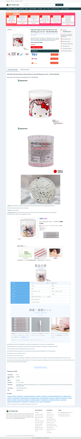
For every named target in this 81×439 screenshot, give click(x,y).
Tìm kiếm (60, 4)
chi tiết (24, 69)
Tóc (44, 8)
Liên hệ (21, 1)
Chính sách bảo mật (39, 414)
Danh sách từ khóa (38, 424)
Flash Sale (9, 14)
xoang (37, 401)
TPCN (48, 8)
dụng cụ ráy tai (63, 399)
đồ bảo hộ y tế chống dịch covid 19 (55, 396)
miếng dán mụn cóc (67, 396)
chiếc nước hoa (32, 401)
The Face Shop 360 (19, 435)
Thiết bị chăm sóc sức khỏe (52, 425)
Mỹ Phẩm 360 (46, 437)
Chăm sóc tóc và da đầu (51, 420)
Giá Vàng (25, 435)
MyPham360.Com (39, 437)
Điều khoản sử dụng (39, 415)
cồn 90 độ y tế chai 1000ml (29, 396)
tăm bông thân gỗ (47, 401)
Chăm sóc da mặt (50, 414)
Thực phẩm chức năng (51, 424)
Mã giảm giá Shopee (39, 429)
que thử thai (38, 396)
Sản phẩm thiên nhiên (51, 419)
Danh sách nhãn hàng (39, 420)
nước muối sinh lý (16, 398)
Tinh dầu (40, 8)
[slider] (9, 54)
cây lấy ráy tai (64, 398)
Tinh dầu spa (49, 432)
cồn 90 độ (14, 396)
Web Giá (29, 435)
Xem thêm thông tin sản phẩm (40, 367)
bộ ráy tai (9, 399)
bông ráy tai (58, 398)
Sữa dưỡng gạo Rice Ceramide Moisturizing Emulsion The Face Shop (24, 404)
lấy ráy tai (70, 398)
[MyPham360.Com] (12, 4)
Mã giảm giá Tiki (38, 425)
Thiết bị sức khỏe (55, 8)
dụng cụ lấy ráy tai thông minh (24, 399)
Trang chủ (8, 1)
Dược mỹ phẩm (32, 8)
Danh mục (12, 1)
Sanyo (36, 33)
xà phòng (9, 396)
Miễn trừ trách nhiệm (39, 417)
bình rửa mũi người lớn (24, 398)
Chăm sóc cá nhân (50, 422)
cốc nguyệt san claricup (34, 398)
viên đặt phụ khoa (24, 401)
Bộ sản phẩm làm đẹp (51, 429)
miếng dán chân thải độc (54, 399)
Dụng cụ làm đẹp (65, 8)
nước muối (9, 398)
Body (26, 8)
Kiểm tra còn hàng (36, 47)
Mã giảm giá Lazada (39, 427)
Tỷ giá (13, 435)
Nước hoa (48, 430)
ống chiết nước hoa (45, 399)
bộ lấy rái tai (52, 398)
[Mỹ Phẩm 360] (12, 411)
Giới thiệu (17, 1)
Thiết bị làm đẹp (50, 427)
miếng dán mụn (20, 396)
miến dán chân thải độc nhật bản (13, 401)
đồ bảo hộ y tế (44, 396)
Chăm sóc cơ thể (50, 415)
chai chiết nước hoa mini (35, 399)
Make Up (15, 8)
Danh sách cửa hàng (39, 422)
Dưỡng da (21, 8)
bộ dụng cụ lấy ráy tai (44, 398)
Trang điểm (49, 412)
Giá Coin (32, 435)
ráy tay (41, 401)
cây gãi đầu (14, 399)
